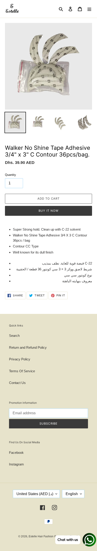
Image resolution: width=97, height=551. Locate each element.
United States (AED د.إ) (34, 494)
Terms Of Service (22, 371)
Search (14, 335)
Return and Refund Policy (28, 347)
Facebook (16, 452)
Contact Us (17, 383)
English (72, 494)
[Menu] (89, 9)
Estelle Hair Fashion (41, 536)
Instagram (16, 464)
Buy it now (48, 210)
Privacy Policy (19, 359)
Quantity (10, 174)
